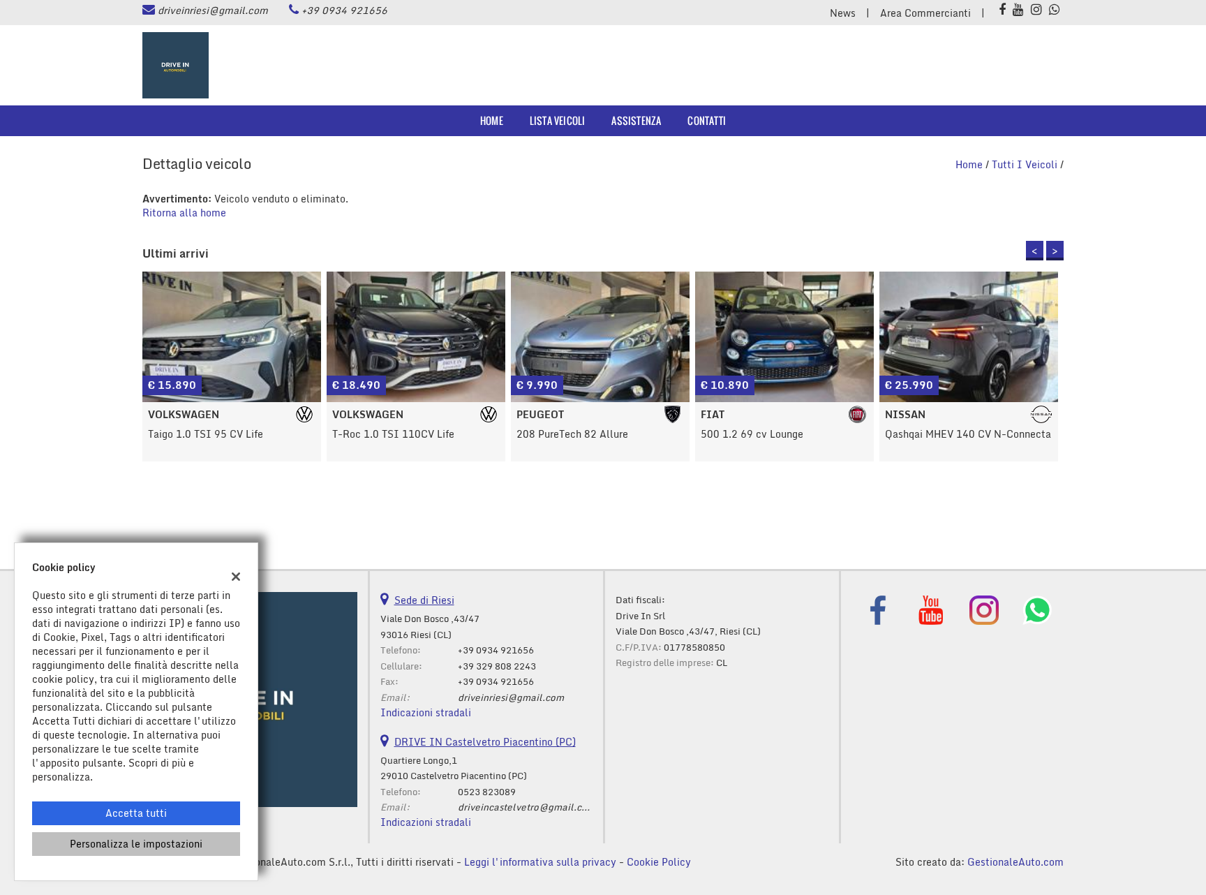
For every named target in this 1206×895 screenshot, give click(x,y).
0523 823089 (487, 791)
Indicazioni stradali (425, 712)
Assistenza (636, 120)
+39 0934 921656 (344, 10)
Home (491, 120)
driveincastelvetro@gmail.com (526, 807)
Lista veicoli (558, 120)
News (843, 13)
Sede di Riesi (424, 600)
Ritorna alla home (184, 213)
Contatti (706, 120)
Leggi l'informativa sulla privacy (540, 862)
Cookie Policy (659, 862)
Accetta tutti (136, 813)
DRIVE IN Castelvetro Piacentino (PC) (485, 742)
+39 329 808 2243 (497, 666)
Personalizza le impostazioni (136, 844)
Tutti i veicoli (1024, 164)
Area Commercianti (925, 13)
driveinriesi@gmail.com (213, 10)
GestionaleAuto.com (1015, 862)
